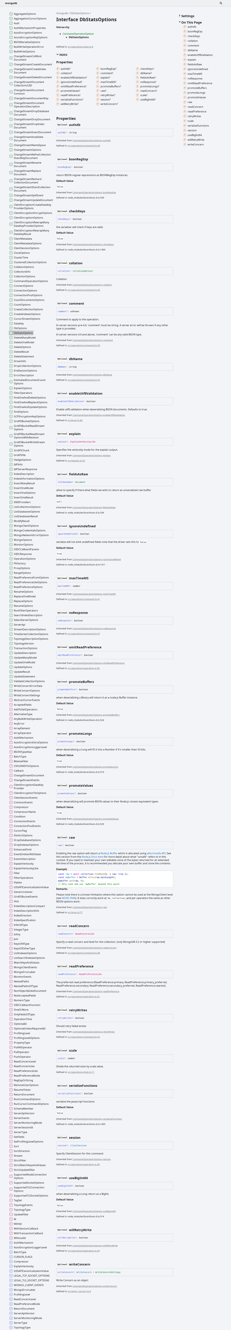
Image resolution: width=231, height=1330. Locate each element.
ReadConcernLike (84, 934)
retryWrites (109, 1031)
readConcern (110, 947)
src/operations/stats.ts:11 (81, 1072)
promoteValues (111, 818)
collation (107, 284)
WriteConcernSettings (108, 1272)
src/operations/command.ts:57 (84, 633)
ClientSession (78, 1145)
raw (105, 907)
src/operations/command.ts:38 (84, 952)
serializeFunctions (112, 1118)
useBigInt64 (109, 1211)
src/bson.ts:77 (75, 912)
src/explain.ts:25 (76, 460)
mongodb (11, 3)
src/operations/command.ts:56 (84, 145)
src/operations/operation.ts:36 (84, 668)
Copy (167, 874)
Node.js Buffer (108, 853)
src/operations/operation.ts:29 (84, 1250)
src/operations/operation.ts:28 (84, 1164)
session (107, 1159)
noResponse (109, 628)
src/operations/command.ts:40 (84, 289)
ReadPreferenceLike (90, 974)
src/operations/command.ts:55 (84, 379)
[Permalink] (83, 124)
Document (80, 482)
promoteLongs (110, 766)
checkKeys (108, 244)
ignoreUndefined (112, 559)
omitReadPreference (113, 663)
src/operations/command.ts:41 (84, 599)
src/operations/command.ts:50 (84, 345)
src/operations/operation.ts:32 (84, 996)
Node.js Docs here (92, 856)
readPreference (111, 991)
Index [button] (63, 54)
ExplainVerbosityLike (82, 441)
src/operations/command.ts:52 (84, 1036)
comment (108, 340)
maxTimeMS (109, 593)
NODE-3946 (68, 898)
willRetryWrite (110, 1245)
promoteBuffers (111, 714)
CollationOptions (83, 271)
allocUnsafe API (156, 853)
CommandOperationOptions (78, 33)
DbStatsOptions (79, 13)
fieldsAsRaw (109, 507)
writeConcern (110, 1286)
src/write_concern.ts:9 (79, 1291)
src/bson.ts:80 (75, 420)
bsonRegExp (109, 192)
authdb (107, 140)
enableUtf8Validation (114, 415)
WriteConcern (84, 1272)
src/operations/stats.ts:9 (80, 46)
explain (107, 455)
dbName (107, 374)
